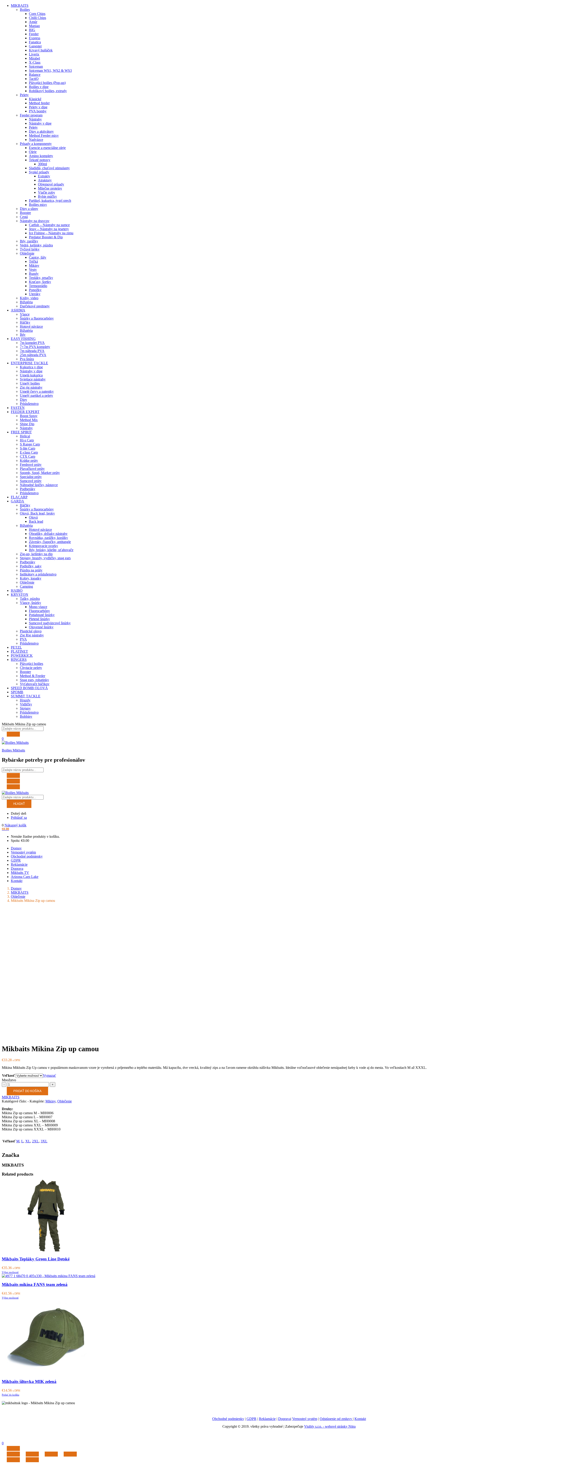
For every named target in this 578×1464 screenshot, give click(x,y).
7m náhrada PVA (32, 351)
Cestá (24, 217)
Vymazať (49, 1075)
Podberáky (27, 489)
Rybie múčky (47, 196)
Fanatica (35, 42)
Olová (33, 517)
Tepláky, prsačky (41, 278)
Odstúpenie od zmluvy (336, 1419)
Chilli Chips (37, 18)
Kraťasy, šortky (40, 282)
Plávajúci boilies (31, 664)
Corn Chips (37, 14)
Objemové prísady (51, 184)
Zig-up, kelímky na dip (36, 554)
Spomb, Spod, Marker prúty (40, 473)
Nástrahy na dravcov (34, 221)
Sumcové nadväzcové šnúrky (50, 623)
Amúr (33, 22)
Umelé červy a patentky (37, 391)
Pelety (24, 95)
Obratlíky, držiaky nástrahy (48, 534)
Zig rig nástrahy (31, 387)
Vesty (33, 269)
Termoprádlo (38, 286)
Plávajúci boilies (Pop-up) (47, 83)
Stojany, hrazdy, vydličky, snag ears (45, 558)
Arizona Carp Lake (24, 877)
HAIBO (17, 590)
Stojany (25, 708)
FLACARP (19, 497)
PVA (23, 639)
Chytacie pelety (31, 668)
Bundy (34, 274)
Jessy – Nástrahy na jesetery (49, 229)
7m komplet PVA (32, 343)
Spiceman (36, 66)
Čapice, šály (37, 257)
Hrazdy (25, 700)
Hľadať (19, 803)
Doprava (17, 868)
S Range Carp (30, 444)
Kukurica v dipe (31, 367)
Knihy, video (29, 298)
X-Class (34, 62)
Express (34, 38)
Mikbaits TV (20, 873)
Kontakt (16, 881)
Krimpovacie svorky (43, 546)
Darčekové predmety (35, 306)
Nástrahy (35, 119)
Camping (26, 586)
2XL (35, 1141)
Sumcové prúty (31, 481)
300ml (42, 164)
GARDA (17, 501)
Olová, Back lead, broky (37, 513)
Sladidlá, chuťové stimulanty (49, 168)
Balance (34, 75)
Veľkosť (8, 1075)
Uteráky (34, 294)
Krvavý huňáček (41, 50)
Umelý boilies (30, 383)
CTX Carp (27, 456)
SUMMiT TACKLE (25, 696)
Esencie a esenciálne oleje (47, 148)
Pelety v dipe (38, 107)
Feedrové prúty (31, 464)
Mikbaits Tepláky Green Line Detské (36, 1259)
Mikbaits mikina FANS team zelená (35, 1284)
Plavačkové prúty (32, 469)
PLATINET (19, 651)
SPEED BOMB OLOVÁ (29, 688)
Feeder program (31, 115)
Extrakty (44, 176)
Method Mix (29, 420)
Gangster (35, 46)
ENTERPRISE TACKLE (29, 363)
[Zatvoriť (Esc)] (13, 1454)
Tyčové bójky (30, 249)
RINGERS (19, 659)
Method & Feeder (32, 676)
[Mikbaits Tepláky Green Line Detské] (47, 1250)
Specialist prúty (31, 477)
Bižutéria (26, 302)
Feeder (34, 34)
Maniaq (34, 26)
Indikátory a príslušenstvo (38, 574)
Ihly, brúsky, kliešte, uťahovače (51, 550)
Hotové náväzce (31, 326)
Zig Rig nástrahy (32, 635)
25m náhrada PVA (33, 355)
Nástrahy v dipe (40, 123)
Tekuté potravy (39, 160)
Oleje (33, 152)
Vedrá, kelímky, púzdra (36, 245)
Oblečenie (27, 253)
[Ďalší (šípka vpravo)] (32, 1459)
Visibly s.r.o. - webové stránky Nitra (330, 1426)
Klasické (35, 99)
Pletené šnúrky (39, 619)
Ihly (23, 334)
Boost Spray (28, 416)
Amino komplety (41, 156)
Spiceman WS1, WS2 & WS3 (50, 70)
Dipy (23, 399)
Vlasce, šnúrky (30, 603)
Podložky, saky (31, 566)
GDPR (16, 860)
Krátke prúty (29, 460)
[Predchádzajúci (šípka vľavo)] (13, 1459)
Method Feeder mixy (44, 135)
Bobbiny (26, 716)
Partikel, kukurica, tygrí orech (50, 200)
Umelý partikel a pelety (36, 395)
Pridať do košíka (27, 1091)
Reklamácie (19, 864)
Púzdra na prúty (31, 570)
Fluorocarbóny (39, 611)
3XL (44, 1141)
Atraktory (45, 180)
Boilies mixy (38, 204)
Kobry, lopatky (30, 578)
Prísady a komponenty (36, 144)
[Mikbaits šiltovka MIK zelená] (47, 1373)
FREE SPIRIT (21, 432)
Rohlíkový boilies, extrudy (48, 91)
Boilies (25, 10)
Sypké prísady (39, 172)
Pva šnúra (27, 359)
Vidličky (26, 704)
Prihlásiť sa (19, 817)
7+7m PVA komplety (35, 347)
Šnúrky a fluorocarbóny (37, 318)
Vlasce (25, 314)
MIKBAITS (19, 5)
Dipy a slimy (29, 209)
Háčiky (25, 322)
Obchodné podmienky (27, 856)
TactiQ (34, 79)
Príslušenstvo (29, 404)
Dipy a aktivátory (41, 131)
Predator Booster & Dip (46, 237)
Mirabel (34, 58)
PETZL (16, 647)
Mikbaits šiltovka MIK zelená (29, 1381)
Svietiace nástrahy (33, 379)
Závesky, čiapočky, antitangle (50, 542)
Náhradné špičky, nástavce (39, 485)
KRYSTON (19, 594)
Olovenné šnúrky (41, 627)
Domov (16, 848)
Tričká (33, 261)
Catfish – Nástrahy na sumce (49, 225)
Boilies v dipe (39, 87)
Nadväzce (36, 140)
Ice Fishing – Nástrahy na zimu (51, 233)
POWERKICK (22, 655)
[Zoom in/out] (70, 1454)
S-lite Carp (27, 448)
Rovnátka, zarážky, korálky (48, 538)
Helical (25, 436)
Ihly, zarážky (29, 241)
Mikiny (34, 265)
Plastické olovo (31, 631)
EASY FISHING (23, 339)
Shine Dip (27, 424)
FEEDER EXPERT (25, 412)
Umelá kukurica (31, 375)
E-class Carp (29, 452)
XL (27, 1141)
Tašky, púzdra (30, 599)
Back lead (36, 521)
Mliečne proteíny (50, 188)
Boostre (25, 213)
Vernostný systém (23, 852)
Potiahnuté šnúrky (42, 615)
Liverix (34, 54)
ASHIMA (18, 310)
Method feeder (39, 103)
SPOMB (17, 692)
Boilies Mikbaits (13, 750)
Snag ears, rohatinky (34, 680)
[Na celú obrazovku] (51, 1454)
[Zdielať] (32, 1454)
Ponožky (35, 290)
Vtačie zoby (46, 192)
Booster (25, 672)
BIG (32, 30)
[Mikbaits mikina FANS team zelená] (48, 1276)
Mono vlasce (38, 607)
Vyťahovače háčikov (34, 684)
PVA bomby (38, 111)
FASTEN (18, 408)
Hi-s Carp (27, 440)
